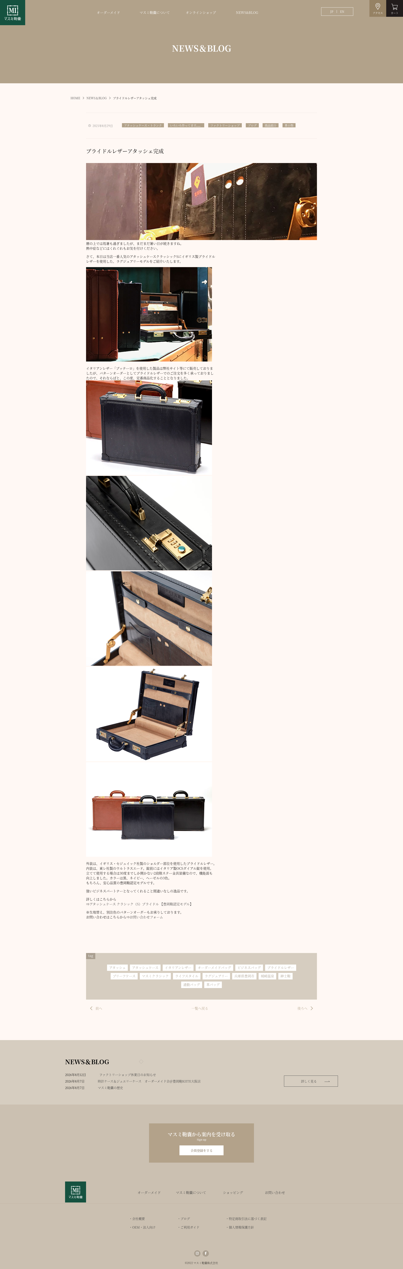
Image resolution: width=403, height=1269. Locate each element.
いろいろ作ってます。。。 (186, 125)
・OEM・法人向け (142, 1227)
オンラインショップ (201, 12)
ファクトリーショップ (225, 125)
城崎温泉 (267, 976)
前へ (99, 1008)
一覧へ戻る (199, 1008)
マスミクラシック (155, 976)
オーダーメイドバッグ (214, 967)
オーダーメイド (108, 12)
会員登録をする (202, 1150)
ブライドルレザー (280, 967)
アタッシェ (117, 967)
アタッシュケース (145, 967)
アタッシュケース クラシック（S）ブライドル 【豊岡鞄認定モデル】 (141, 904)
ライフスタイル (186, 976)
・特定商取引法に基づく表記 (246, 1218)
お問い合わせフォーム (146, 917)
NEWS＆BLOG (96, 98)
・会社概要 (137, 1218)
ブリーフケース (124, 976)
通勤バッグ (191, 984)
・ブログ (183, 1218)
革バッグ (213, 984)
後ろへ (302, 1008)
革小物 (289, 125)
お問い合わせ (275, 1192)
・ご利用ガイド (188, 1227)
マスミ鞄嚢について (155, 12)
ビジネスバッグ (249, 967)
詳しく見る (309, 1081)
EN (342, 11)
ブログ (252, 125)
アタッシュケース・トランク (143, 125)
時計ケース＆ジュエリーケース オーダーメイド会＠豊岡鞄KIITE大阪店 (149, 1081)
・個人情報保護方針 (240, 1227)
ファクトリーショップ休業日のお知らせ (127, 1074)
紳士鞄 (285, 976)
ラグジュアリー (216, 976)
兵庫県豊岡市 (244, 976)
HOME (75, 98)
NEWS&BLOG (247, 12)
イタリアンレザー (178, 967)
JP (331, 11)
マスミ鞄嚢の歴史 (110, 1087)
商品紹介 (270, 125)
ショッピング (233, 1192)
